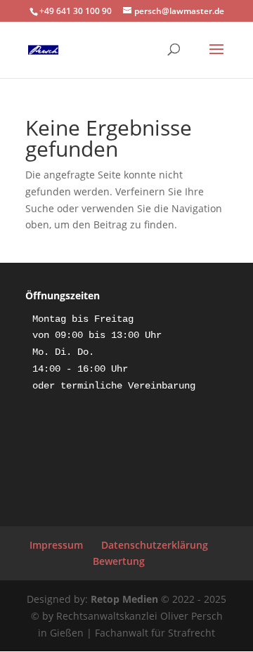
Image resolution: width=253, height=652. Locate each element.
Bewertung (119, 561)
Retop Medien (124, 599)
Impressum (56, 545)
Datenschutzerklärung (154, 545)
